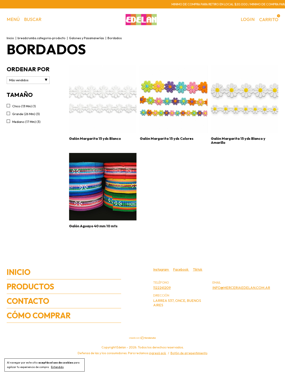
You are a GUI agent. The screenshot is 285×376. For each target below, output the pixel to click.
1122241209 (162, 287)
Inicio (10, 38)
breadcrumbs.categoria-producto (41, 38)
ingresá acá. (157, 353)
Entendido (57, 367)
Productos (30, 286)
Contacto (28, 301)
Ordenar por (28, 69)
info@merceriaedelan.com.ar (241, 287)
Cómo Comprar (39, 315)
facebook (181, 269)
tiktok (197, 269)
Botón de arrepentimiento (189, 353)
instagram (161, 269)
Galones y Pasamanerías (86, 38)
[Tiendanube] (143, 338)
